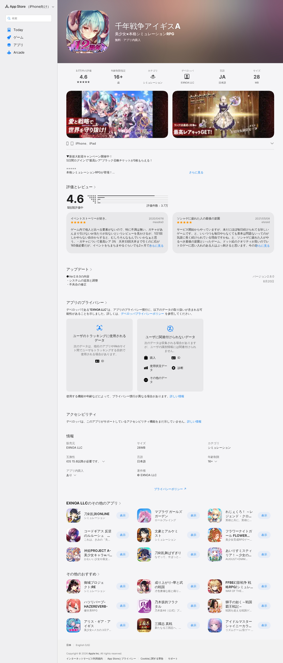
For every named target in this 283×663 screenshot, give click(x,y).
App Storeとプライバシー (121, 658)
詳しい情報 (177, 396)
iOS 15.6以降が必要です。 (83, 461)
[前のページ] (62, 114)
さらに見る (196, 172)
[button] (29, 30)
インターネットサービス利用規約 (84, 658)
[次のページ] (278, 114)
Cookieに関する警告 (152, 658)
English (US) (83, 645)
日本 (68, 645)
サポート (173, 658)
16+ (210, 461)
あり (69, 475)
